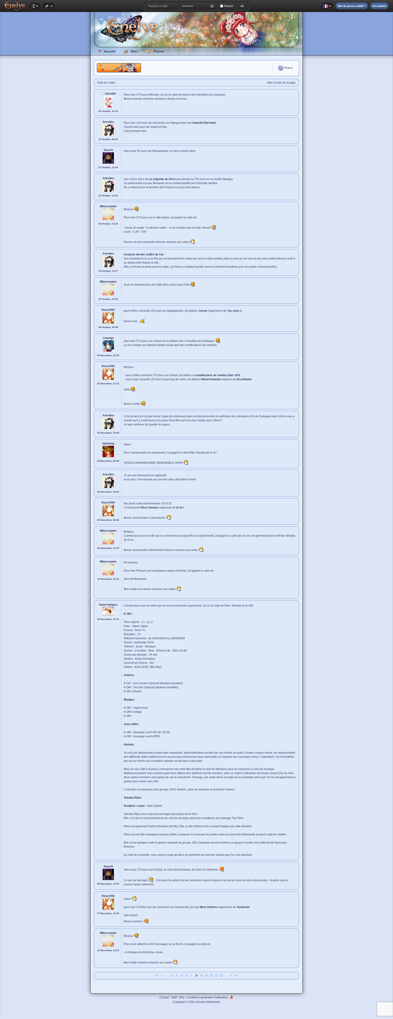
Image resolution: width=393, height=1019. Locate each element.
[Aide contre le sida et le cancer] (232, 997)
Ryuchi (108, 150)
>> (236, 975)
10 (206, 975)
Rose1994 (108, 309)
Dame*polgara (108, 604)
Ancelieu (108, 121)
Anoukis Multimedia (208, 1002)
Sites (134, 51)
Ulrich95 (110, 93)
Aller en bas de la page (281, 82)
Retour (288, 67)
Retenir (228, 6)
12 (216, 975)
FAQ (181, 997)
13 (221, 975)
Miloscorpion (108, 206)
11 (211, 975)
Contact (164, 997)
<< (157, 975)
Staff (174, 997)
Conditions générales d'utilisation (207, 997)
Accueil (109, 51)
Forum (159, 51)
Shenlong (108, 443)
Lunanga (108, 338)
